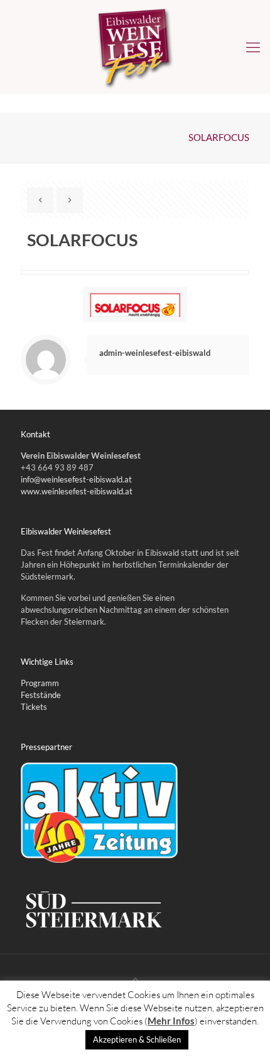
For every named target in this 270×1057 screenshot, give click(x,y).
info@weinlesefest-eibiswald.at (76, 479)
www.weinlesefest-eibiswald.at (76, 491)
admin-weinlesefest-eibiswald (154, 353)
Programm (40, 683)
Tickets (34, 707)
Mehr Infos (171, 1020)
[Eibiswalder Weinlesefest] (135, 47)
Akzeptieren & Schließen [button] (137, 1039)
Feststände (41, 695)
